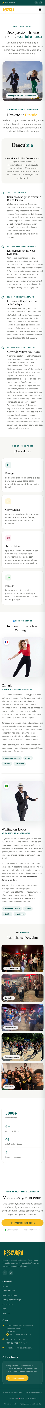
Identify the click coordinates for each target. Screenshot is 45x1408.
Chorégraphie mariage (11, 1300)
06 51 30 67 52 (12, 1343)
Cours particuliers (9, 1295)
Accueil (5, 1286)
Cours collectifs (8, 1291)
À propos (6, 1313)
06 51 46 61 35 (10, 3)
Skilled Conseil (30, 1398)
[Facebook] (36, 2)
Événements (7, 1304)
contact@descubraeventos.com (19, 1348)
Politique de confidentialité (30, 1404)
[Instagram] (40, 2)
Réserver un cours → (17, 1378)
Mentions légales (11, 1404)
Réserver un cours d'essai (22, 1223)
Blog (4, 1309)
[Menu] (40, 9)
